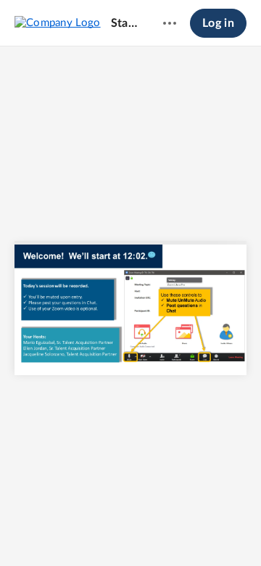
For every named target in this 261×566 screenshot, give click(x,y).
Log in (218, 23)
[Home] (57, 22)
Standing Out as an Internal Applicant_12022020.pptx (125, 23)
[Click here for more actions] (169, 23)
